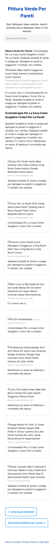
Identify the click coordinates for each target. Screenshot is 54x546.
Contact (16, 541)
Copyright (43, 541)
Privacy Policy (29, 541)
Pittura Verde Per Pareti (27, 12)
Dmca (8, 541)
